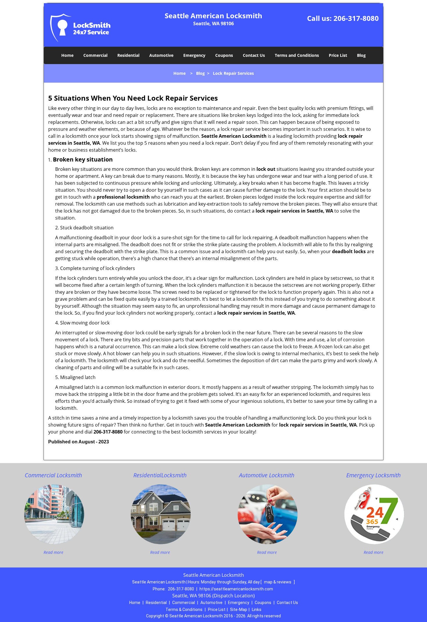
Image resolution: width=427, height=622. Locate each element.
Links (256, 609)
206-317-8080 (356, 18)
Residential (128, 55)
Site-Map (238, 609)
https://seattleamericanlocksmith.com (236, 589)
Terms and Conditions (297, 55)
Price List (338, 55)
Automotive (161, 55)
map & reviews (278, 582)
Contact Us (254, 55)
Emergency (194, 55)
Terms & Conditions (184, 609)
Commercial (95, 55)
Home (67, 55)
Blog (361, 55)
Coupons (224, 55)
